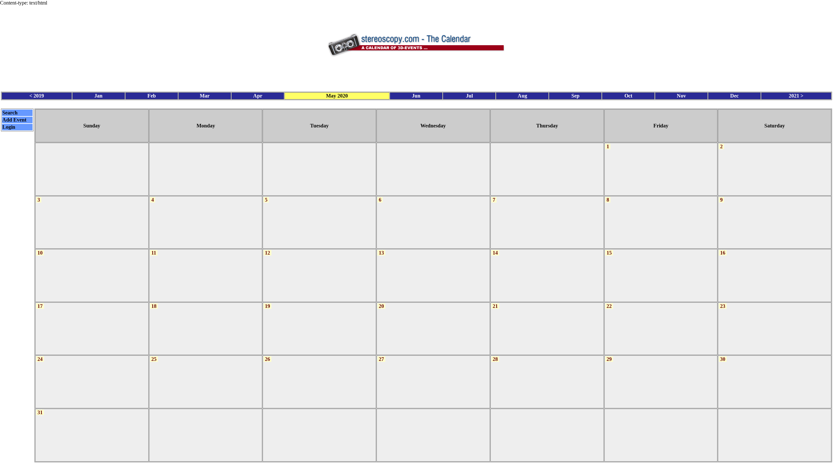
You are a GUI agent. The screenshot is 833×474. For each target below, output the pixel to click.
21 (495, 306)
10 (40, 253)
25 (154, 359)
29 (609, 359)
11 (153, 253)
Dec (734, 96)
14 (495, 253)
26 (267, 359)
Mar (205, 96)
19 (267, 306)
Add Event (14, 120)
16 (722, 253)
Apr (257, 96)
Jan (98, 96)
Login (8, 127)
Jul (469, 96)
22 (609, 306)
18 (154, 306)
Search (10, 112)
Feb (151, 96)
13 (381, 253)
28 (495, 359)
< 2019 (36, 96)
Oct (628, 96)
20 (381, 306)
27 (381, 359)
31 (40, 412)
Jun (416, 96)
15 (609, 253)
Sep (575, 96)
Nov (681, 96)
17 (40, 306)
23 (722, 306)
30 (722, 359)
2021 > (796, 96)
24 (40, 359)
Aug (522, 96)
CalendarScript (431, 468)
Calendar (398, 468)
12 (267, 253)
